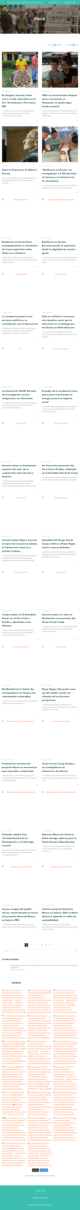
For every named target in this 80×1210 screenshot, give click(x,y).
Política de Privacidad (40, 1198)
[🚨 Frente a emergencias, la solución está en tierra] (14, 1129)
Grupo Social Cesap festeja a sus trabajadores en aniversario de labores (58, 767)
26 (50, 945)
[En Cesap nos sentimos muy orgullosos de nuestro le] (65, 1052)
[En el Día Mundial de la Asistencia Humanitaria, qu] (14, 1027)
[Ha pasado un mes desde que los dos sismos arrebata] (40, 1103)
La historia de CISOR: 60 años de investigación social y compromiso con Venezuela (19, 395)
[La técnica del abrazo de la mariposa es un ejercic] (40, 1027)
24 (42, 945)
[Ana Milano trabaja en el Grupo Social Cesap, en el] (65, 1001)
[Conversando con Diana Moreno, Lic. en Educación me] (65, 1129)
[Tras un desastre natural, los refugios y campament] (65, 1078)
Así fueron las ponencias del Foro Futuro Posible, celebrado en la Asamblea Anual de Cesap (60, 469)
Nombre (59, 45)
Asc (76, 45)
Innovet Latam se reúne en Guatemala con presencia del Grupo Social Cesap (58, 618)
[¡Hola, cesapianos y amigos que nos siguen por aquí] (65, 1027)
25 (46, 945)
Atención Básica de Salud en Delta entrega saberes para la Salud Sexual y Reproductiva (59, 838)
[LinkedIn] (68, 2)
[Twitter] (71, 2)
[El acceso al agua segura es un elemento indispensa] (40, 1154)
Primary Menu (76, 9)
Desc (69, 45)
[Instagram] (74, 2)
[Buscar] (75, 951)
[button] (54, 45)
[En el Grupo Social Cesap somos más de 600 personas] (40, 1001)
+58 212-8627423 (53, 2)
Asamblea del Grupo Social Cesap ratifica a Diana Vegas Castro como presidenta (58, 544)
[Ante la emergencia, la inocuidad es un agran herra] (14, 1154)
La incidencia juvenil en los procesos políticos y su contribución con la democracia (20, 320)
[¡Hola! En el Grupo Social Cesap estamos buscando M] (14, 1052)
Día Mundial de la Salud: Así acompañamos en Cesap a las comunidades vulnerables (19, 693)
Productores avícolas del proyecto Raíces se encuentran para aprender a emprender (19, 767)
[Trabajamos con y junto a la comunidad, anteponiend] (14, 1001)
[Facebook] (65, 2)
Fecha (50, 45)
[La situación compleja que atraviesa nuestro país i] (40, 1129)
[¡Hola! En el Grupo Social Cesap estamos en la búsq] (14, 1103)
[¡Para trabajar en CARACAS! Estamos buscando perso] (40, 1078)
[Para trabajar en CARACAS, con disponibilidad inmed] (14, 1078)
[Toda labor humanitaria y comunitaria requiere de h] (40, 1052)
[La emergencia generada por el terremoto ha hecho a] (65, 1103)
